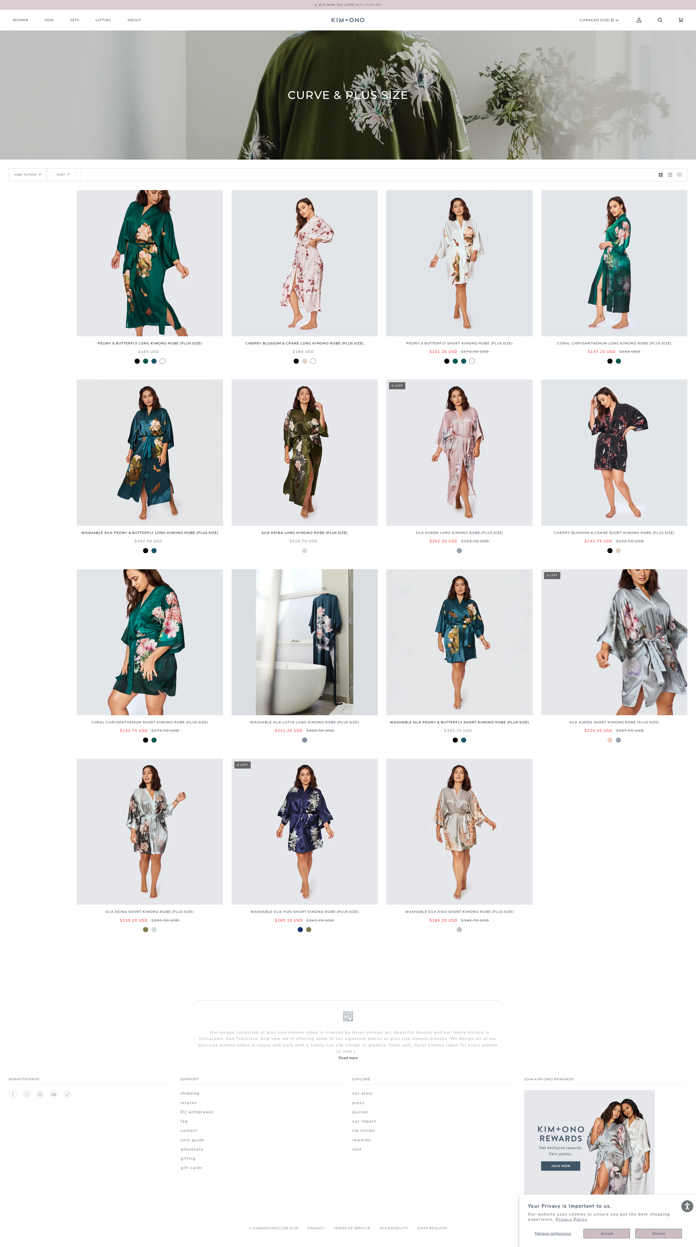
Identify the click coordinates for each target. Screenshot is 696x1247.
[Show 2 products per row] (661, 175)
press (358, 1102)
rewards (361, 1140)
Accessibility (394, 1228)
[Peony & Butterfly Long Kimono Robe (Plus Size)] (150, 263)
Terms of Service (352, 1228)
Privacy (316, 1228)
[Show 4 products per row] (681, 175)
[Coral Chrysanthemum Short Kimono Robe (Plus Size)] (150, 642)
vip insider (364, 1130)
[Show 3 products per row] (670, 175)
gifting (188, 1158)
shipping (190, 1093)
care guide (192, 1140)
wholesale (192, 1149)
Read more (348, 1058)
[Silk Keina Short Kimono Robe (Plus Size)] (150, 832)
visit (357, 1149)
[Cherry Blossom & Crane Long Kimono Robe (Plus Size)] (305, 263)
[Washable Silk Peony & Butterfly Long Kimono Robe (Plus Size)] (150, 453)
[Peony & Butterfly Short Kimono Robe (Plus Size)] (459, 263)
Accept (607, 1233)
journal (360, 1112)
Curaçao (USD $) (598, 20)
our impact (364, 1121)
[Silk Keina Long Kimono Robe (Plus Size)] (305, 453)
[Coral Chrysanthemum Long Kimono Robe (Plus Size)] (614, 263)
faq (184, 1121)
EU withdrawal (197, 1112)
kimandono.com (270, 1228)
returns (189, 1102)
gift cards (192, 1167)
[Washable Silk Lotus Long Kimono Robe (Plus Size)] (305, 642)
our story (362, 1093)
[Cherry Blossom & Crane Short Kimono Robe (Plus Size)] (614, 453)
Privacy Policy (571, 1219)
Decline (658, 1233)
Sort (61, 174)
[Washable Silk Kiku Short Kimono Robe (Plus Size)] (459, 832)
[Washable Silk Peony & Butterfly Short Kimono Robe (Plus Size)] (459, 642)
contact (189, 1130)
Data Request (432, 1228)
